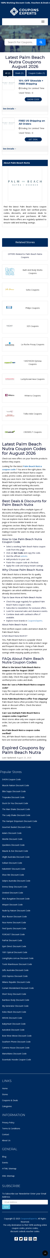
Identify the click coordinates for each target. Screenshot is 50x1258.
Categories (7, 1106)
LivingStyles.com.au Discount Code (17, 958)
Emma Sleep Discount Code (14, 886)
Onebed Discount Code (12, 892)
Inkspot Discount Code (12, 904)
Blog (4, 1156)
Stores (5, 1094)
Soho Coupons (32, 289)
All (7, 73)
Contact (5, 1134)
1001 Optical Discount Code (14, 952)
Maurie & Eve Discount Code (15, 851)
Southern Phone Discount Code (16, 1041)
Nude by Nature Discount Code (16, 910)
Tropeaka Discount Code (13, 797)
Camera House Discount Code (15, 1047)
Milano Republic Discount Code (16, 982)
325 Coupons (33, 326)
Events (5, 1162)
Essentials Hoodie (10, 1059)
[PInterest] (25, 1239)
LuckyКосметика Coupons (33, 379)
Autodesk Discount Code (13, 1029)
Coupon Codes (36, 73)
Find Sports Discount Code (14, 928)
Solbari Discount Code (12, 863)
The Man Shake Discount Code (16, 809)
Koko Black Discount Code (14, 1012)
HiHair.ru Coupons (32, 395)
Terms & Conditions (11, 1128)
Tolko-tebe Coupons (32, 413)
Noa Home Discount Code (14, 922)
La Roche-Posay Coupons (32, 344)
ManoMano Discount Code (14, 1053)
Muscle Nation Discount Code (15, 785)
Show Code (33, 99)
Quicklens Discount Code (13, 845)
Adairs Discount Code (12, 833)
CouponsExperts (35, 620)
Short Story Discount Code (14, 994)
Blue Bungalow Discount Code (16, 898)
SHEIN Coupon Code (11, 779)
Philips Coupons (32, 308)
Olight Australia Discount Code (16, 857)
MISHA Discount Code (12, 1018)
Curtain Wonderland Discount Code (18, 988)
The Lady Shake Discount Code (16, 815)
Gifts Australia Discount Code (15, 970)
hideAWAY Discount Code (13, 869)
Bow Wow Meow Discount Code (17, 1035)
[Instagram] (30, 1239)
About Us (6, 1140)
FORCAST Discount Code (13, 934)
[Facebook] (16, 1239)
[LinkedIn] (35, 1239)
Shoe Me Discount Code (13, 874)
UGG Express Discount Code (15, 976)
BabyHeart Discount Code (14, 1023)
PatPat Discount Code (12, 940)
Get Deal (33, 139)
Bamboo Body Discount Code (15, 1000)
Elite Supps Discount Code (14, 791)
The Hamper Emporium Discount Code (19, 821)
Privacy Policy (8, 1122)
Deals (19, 73)
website (23, 556)
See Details (9, 108)
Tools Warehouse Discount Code (17, 964)
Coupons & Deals (10, 1100)
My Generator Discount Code (15, 1006)
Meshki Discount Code (12, 839)
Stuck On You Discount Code (15, 803)
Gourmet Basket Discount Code (16, 827)
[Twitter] (21, 1239)
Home (5, 1088)
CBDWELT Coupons (33, 432)
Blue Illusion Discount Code (14, 916)
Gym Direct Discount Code (14, 946)
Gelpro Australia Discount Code (16, 880)
